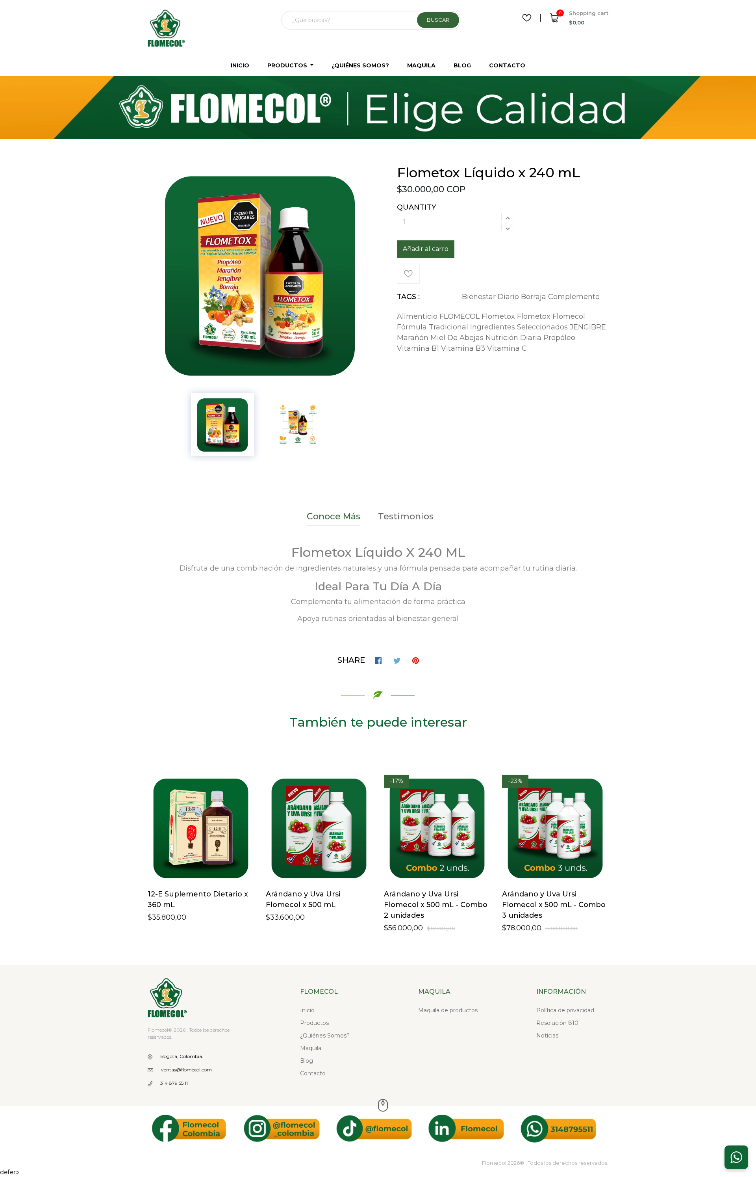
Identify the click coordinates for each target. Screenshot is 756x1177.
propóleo (559, 337)
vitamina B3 (463, 348)
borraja (533, 296)
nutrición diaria (513, 337)
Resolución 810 (557, 1022)
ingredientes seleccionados (519, 327)
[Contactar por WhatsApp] (736, 1157)
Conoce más (333, 516)
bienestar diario (490, 296)
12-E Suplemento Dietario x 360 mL (198, 899)
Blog (306, 1060)
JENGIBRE (588, 327)
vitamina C (507, 348)
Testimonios (406, 516)
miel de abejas (457, 337)
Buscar (438, 20)
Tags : (408, 296)
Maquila (310, 1048)
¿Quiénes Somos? (325, 1035)
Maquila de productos (448, 1010)
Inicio (307, 1010)
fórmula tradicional (432, 327)
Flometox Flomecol (551, 316)
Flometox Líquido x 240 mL (488, 172)
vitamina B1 (418, 348)
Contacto (313, 1073)
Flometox (498, 316)
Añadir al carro (425, 249)
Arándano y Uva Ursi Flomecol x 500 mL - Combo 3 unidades (554, 905)
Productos (314, 1022)
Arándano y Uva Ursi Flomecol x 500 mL (303, 899)
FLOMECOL (459, 316)
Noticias (547, 1035)
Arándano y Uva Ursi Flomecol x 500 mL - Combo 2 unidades (435, 905)
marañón (412, 337)
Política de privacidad (565, 1010)
